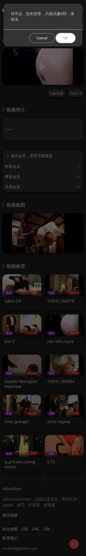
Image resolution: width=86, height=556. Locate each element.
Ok (65, 38)
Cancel (42, 38)
